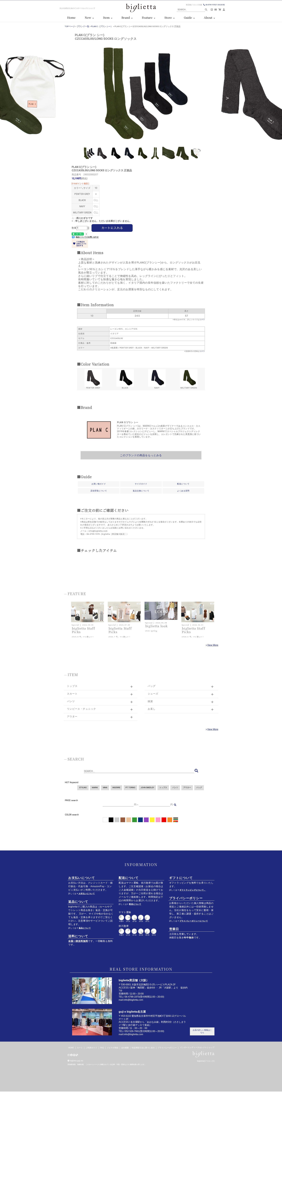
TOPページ (70, 26)
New (89, 17)
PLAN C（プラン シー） (102, 26)
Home (71, 17)
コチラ (202, 320)
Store (168, 17)
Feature (148, 17)
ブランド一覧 (83, 26)
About (209, 17)
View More (212, 645)
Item (107, 17)
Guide (188, 17)
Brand (126, 17)
